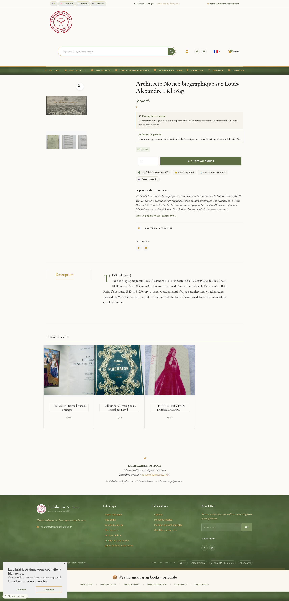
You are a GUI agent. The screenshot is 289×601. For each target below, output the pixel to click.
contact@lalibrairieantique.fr (56, 526)
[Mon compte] (187, 51)
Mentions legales (163, 519)
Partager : (142, 241)
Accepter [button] (49, 589)
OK (247, 527)
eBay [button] (183, 562)
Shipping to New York (108, 584)
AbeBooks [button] (198, 562)
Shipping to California (132, 584)
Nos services (112, 530)
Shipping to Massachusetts (156, 584)
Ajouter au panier (200, 161)
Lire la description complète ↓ (156, 216)
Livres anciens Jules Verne (119, 545)
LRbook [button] (85, 3)
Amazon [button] (100, 3)
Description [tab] (64, 274)
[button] (132, 71)
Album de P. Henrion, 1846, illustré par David (120, 407)
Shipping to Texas (180, 584)
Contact (158, 514)
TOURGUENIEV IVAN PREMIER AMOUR (171, 407)
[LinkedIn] (204, 51)
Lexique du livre (113, 535)
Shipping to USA (86, 584)
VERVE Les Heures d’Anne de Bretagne (70, 407)
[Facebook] (197, 51)
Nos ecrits (110, 519)
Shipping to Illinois (202, 584)
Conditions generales (165, 530)
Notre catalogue (113, 514)
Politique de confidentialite (168, 525)
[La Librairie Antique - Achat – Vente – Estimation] (61, 21)
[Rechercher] (171, 51)
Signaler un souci (15, 596)
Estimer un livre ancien (117, 540)
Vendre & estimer (114, 525)
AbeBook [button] (68, 3)
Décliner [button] (21, 589)
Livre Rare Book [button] (222, 562)
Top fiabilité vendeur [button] (54, 3)
